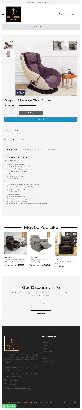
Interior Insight (28, 402)
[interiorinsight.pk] (13, 14)
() (73, 14)
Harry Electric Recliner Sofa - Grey (15, 261)
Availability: (8, 131)
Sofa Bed (57, 257)
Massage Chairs (47, 351)
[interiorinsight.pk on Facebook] (65, 403)
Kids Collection (47, 361)
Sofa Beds (45, 345)
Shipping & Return (32, 150)
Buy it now (41, 119)
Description (10, 150)
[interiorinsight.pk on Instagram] (70, 403)
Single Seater (8, 257)
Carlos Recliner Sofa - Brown (40, 262)
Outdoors (45, 355)
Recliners (45, 342)
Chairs (44, 348)
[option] (9, 45)
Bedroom (45, 358)
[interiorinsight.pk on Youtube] (75, 403)
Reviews (51, 150)
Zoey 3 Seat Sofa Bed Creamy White (65, 261)
